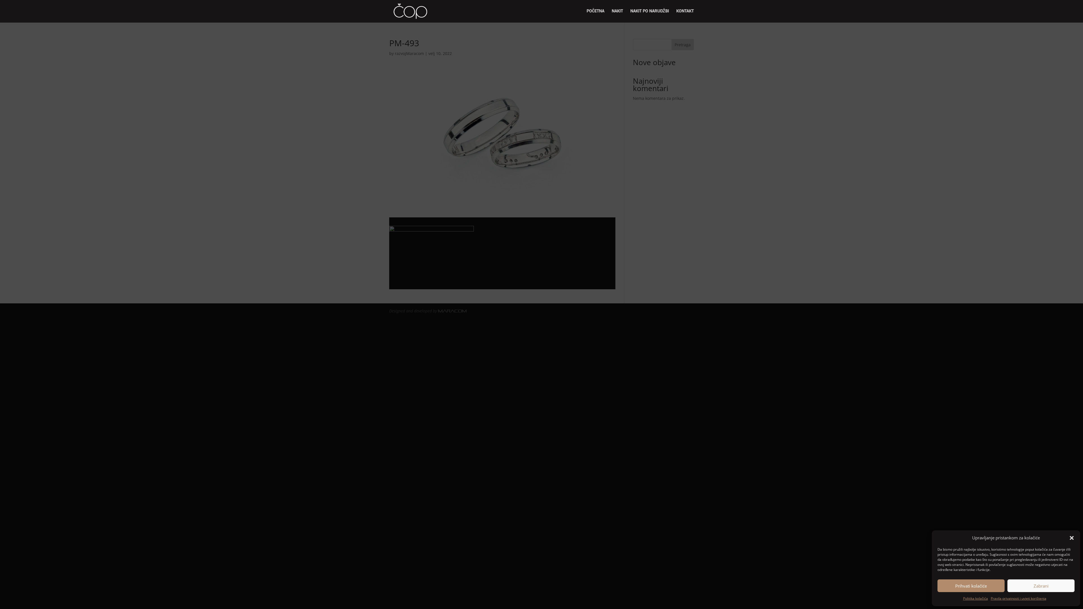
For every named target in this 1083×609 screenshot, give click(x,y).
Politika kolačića (975, 598)
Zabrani (1041, 586)
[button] (1072, 538)
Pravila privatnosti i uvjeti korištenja (1018, 598)
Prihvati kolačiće (971, 586)
